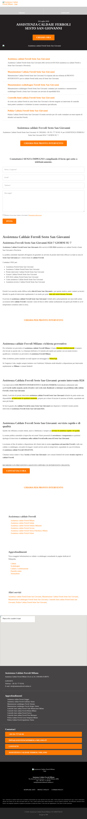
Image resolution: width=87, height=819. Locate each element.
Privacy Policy (43, 790)
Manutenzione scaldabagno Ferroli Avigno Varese (23, 706)
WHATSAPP (65, 13)
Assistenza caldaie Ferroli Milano (22, 521)
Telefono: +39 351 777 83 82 (14, 683)
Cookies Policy (57, 790)
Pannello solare (16, 571)
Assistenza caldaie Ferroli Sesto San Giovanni (29, 59)
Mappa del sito (29, 790)
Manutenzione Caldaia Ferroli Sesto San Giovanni (31, 72)
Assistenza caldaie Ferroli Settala (22, 523)
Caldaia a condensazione (19, 569)
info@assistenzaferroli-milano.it (28, 740)
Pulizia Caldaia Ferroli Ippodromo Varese (20, 720)
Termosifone (15, 574)
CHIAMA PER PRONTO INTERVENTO (43, 143)
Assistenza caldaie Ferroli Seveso (22, 528)
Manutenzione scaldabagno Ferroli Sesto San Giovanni (33, 85)
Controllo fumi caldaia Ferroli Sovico (19, 713)
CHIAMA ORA (43, 37)
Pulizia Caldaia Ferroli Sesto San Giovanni (28, 110)
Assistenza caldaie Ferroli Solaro (22, 533)
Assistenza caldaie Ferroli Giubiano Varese (21, 702)
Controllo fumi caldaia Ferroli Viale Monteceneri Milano (25, 708)
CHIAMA (22, 13)
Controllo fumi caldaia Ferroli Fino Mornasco (22, 715)
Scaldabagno (15, 566)
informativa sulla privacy (35, 215)
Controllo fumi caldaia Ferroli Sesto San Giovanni (31, 97)
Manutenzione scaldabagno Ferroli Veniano (21, 704)
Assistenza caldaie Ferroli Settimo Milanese (26, 526)
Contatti (14, 746)
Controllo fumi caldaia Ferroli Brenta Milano (21, 711)
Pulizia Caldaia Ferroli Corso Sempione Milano (22, 718)
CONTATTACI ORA (16, 471)
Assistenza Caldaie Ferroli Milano (28, 752)
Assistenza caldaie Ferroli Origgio (18, 699)
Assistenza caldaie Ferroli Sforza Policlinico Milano (29, 531)
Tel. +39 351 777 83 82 (43, 780)
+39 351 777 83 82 (16, 734)
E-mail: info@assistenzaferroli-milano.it (18, 686)
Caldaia (13, 564)
